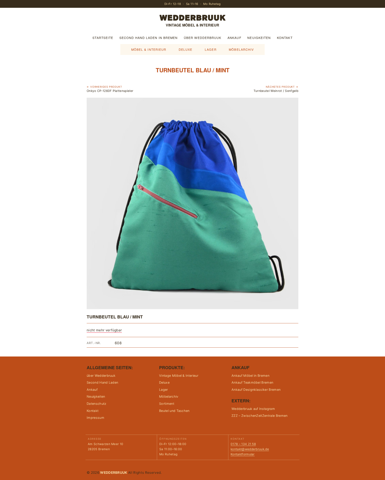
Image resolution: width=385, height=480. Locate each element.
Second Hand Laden (102, 382)
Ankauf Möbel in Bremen (250, 375)
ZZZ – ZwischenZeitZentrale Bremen (259, 415)
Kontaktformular (243, 454)
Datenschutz (96, 403)
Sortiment (166, 403)
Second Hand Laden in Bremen (148, 37)
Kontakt (285, 37)
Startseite (102, 37)
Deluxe (185, 49)
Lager (210, 49)
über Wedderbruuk (202, 37)
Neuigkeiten (259, 37)
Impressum (95, 417)
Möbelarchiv (241, 49)
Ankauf (234, 37)
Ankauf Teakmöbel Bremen (252, 382)
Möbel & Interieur (148, 49)
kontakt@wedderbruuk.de (250, 449)
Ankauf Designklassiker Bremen (256, 389)
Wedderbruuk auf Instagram (253, 409)
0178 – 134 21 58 (243, 444)
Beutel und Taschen (174, 411)
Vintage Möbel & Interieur (178, 375)
